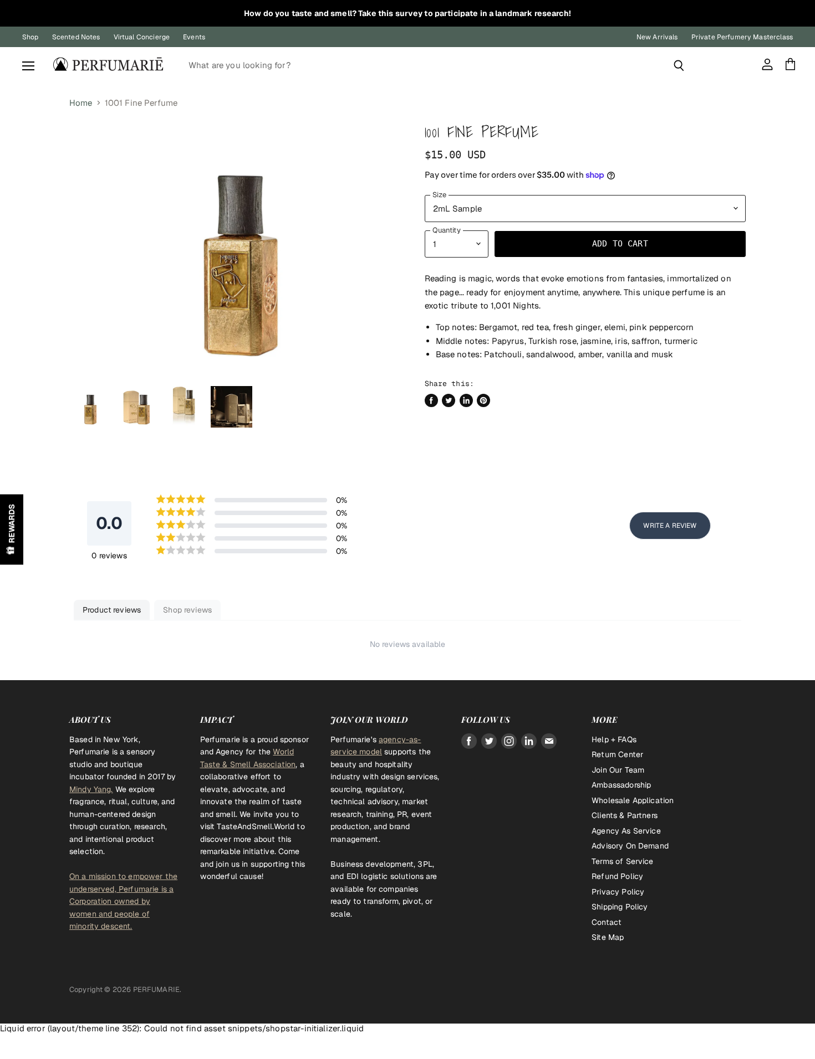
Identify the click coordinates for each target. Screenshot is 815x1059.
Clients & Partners (625, 815)
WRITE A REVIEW (669, 525)
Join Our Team (618, 770)
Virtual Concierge (142, 37)
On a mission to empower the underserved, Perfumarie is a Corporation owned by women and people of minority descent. (123, 901)
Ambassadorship (621, 785)
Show (11, 530)
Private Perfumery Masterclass (742, 37)
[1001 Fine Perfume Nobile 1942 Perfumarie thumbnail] (90, 407)
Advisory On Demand (630, 846)
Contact (607, 922)
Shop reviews (187, 610)
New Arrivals (657, 37)
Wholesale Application (633, 800)
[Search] (679, 65)
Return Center (617, 754)
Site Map (608, 937)
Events (194, 37)
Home (81, 102)
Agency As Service (626, 831)
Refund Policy (617, 876)
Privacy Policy (618, 892)
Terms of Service (622, 861)
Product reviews (112, 610)
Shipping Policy (620, 907)
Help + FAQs (614, 739)
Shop (30, 37)
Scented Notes (76, 37)
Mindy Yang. (91, 789)
